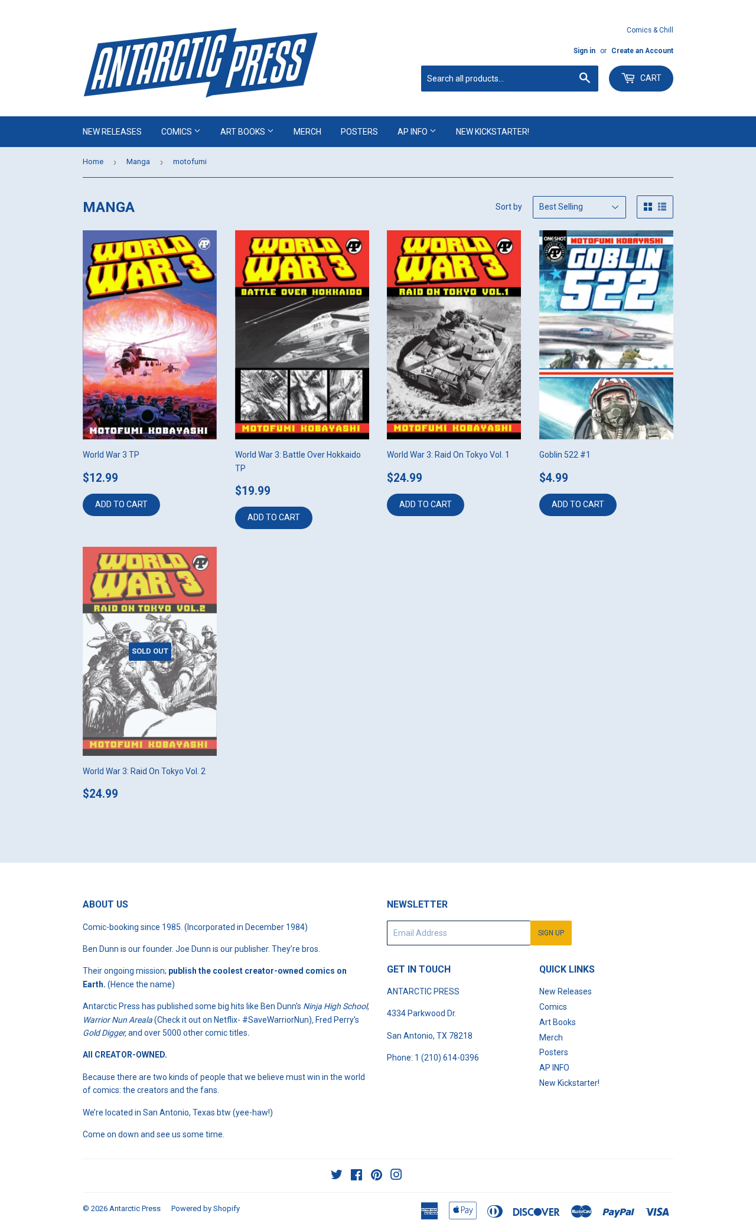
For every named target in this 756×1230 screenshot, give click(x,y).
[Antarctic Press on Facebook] (356, 1176)
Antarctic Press (135, 1208)
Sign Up (551, 933)
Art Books (243, 131)
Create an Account (642, 51)
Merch (307, 131)
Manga (138, 161)
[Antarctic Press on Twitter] (337, 1176)
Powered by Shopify (205, 1208)
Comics (177, 131)
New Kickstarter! (492, 131)
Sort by (509, 206)
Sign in (584, 51)
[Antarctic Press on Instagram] (396, 1176)
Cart (650, 78)
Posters (359, 131)
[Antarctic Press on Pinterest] (376, 1176)
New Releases (112, 131)
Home (93, 161)
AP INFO (413, 131)
